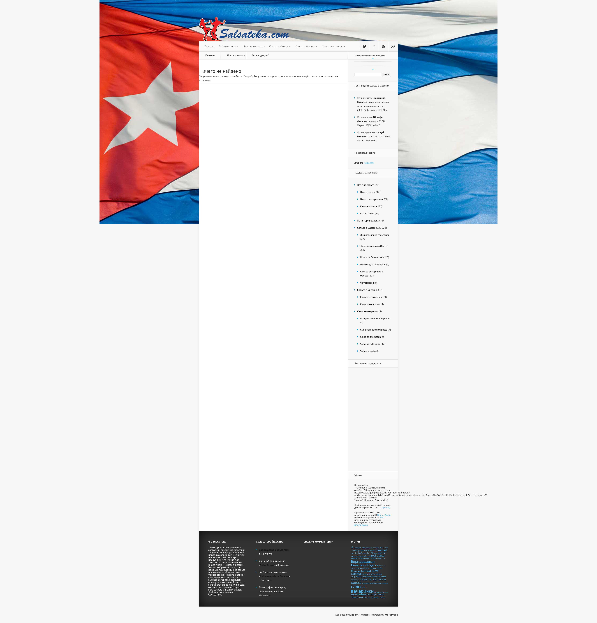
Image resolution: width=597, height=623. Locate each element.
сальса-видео (381, 592)
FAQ (382, 517)
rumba (362, 556)
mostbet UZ (380, 553)
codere (369, 548)
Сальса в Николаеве (371, 297)
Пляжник (356, 571)
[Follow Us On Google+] (393, 46)
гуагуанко (355, 580)
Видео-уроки (367, 192)
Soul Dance (377, 555)
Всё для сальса (228, 46)
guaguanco (362, 551)
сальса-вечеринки (362, 589)
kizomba (371, 551)
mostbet (381, 550)
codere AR (377, 548)
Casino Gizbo (360, 548)
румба (373, 583)
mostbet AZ (356, 553)
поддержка (361, 524)
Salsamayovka (368, 351)
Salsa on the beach (370, 336)
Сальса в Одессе (279, 46)
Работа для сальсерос (372, 264)
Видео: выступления (371, 199)
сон (371, 597)
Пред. (373, 58)
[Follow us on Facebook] (374, 46)
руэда (378, 583)
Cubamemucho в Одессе (373, 329)
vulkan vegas (364, 558)
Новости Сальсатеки (372, 257)
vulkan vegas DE (378, 558)
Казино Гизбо (376, 568)
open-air (355, 556)
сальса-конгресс (358, 594)
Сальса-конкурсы (370, 304)
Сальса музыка (368, 206)
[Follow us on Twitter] (364, 46)
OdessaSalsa (384, 514)
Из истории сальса (254, 46)
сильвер (365, 597)
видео (383, 577)
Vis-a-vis (355, 558)
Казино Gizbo (363, 568)
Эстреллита (357, 576)
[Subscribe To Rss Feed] (383, 46)
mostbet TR (367, 553)
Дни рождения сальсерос (374, 234)
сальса (385, 583)
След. (373, 69)
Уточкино (376, 573)
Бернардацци (363, 561)
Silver (367, 556)
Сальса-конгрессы (333, 46)
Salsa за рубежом (370, 343)
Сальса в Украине (306, 46)
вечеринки (375, 576)
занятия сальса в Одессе (368, 580)
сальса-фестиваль (375, 594)
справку (385, 507)
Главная (209, 46)
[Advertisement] (366, 419)
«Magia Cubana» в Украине (375, 318)
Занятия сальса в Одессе (374, 246)
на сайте (364, 162)
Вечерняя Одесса (365, 565)
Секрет (366, 573)
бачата (366, 576)
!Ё (352, 547)
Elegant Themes (359, 614)
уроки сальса (379, 597)
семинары (356, 597)
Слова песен (367, 213)
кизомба (366, 583)
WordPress (391, 614)
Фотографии (367, 282)
